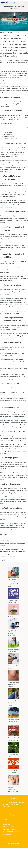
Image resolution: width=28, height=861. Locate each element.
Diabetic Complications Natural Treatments (13, 789)
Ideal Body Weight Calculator (11, 831)
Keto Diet (10, 616)
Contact (5, 819)
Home (4, 817)
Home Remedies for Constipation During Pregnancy (13, 703)
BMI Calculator (7, 824)
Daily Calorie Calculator (9, 829)
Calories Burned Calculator (10, 827)
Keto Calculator (7, 834)
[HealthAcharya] (8, 3)
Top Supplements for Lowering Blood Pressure (14, 721)
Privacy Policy (6, 822)
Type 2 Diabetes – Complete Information (13, 633)
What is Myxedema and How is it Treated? (13, 684)
